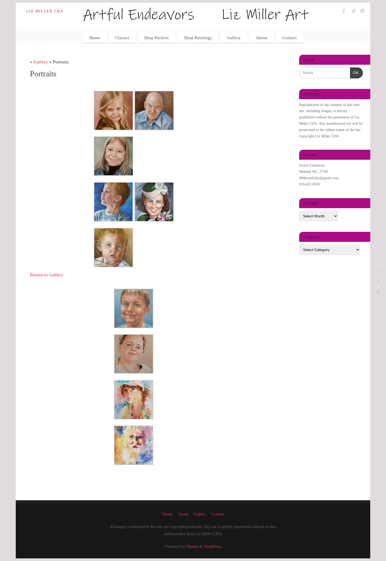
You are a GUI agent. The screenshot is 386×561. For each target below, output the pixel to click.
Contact (289, 37)
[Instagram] (362, 12)
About (261, 37)
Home (94, 37)
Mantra (192, 546)
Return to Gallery (46, 274)
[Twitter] (353, 12)
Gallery (234, 37)
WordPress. (213, 546)
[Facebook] (344, 12)
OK (354, 72)
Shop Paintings (198, 37)
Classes (122, 37)
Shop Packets (156, 37)
